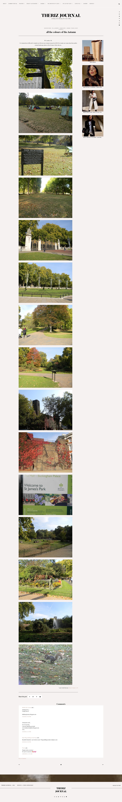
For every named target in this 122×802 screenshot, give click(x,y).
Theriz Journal (61, 16)
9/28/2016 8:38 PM (26, 742)
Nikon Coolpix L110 (73, 688)
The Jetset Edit (67, 3)
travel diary (74, 28)
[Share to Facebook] (29, 696)
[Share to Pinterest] (36, 696)
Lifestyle (77, 3)
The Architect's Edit (53, 3)
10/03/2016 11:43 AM (27, 754)
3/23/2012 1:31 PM (26, 731)
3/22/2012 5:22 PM (26, 716)
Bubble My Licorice (26, 707)
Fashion (21, 3)
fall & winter (55, 28)
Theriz (23, 748)
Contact (92, 3)
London (68, 28)
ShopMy (85, 3)
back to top (117, 785)
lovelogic (29, 785)
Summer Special (12, 3)
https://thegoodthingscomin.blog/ (29, 737)
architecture (47, 28)
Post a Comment (22, 758)
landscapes (63, 28)
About (4, 3)
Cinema (42, 3)
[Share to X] (33, 696)
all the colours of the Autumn (61, 32)
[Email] (40, 696)
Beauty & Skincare (32, 3)
